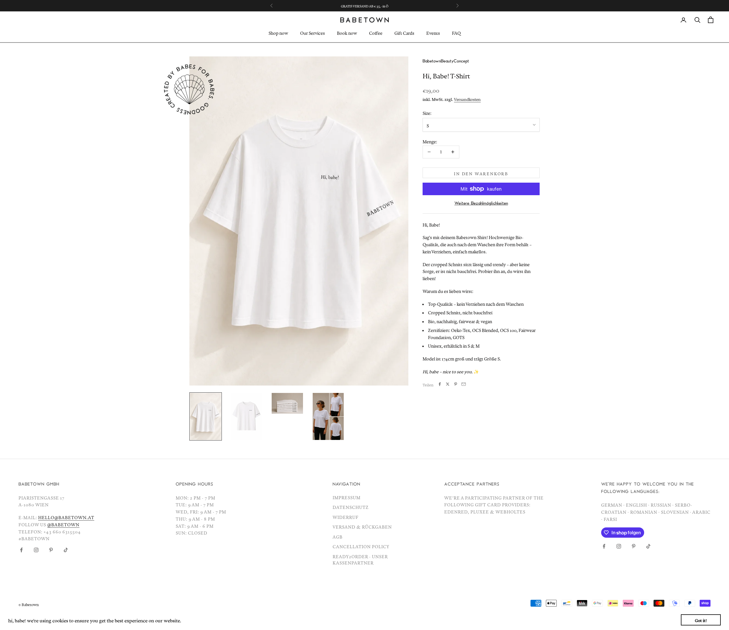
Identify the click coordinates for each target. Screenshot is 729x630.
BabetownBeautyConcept (446, 60)
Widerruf (346, 516)
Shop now (278, 32)
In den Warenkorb (481, 173)
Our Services (312, 32)
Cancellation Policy (361, 545)
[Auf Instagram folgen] (36, 550)
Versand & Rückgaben (362, 526)
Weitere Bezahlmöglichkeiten (481, 202)
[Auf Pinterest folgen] (51, 550)
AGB (338, 536)
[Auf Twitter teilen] (447, 384)
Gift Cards (404, 32)
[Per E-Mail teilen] (463, 384)
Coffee (375, 32)
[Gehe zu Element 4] (328, 416)
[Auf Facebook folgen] (21, 550)
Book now (347, 32)
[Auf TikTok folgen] (66, 550)
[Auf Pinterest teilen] (455, 384)
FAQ (456, 32)
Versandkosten (467, 98)
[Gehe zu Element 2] (246, 416)
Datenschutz (351, 506)
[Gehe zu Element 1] (205, 416)
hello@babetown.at (66, 516)
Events (433, 32)
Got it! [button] (701, 619)
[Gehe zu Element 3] (287, 403)
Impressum (347, 496)
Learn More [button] (195, 619)
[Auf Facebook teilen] (439, 384)
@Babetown (63, 523)
